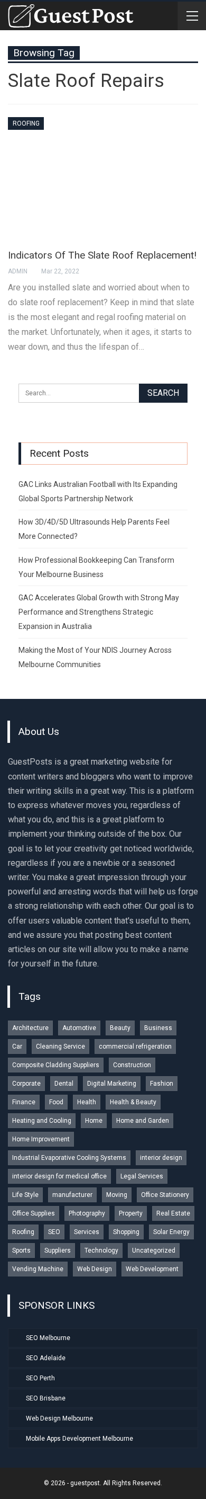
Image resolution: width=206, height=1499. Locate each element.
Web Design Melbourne (59, 1418)
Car (17, 1046)
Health (86, 1102)
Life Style (25, 1195)
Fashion (161, 1083)
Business (158, 1028)
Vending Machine (37, 1269)
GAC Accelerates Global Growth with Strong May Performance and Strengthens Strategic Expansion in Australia (98, 612)
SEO (54, 1232)
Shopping (126, 1232)
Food (56, 1102)
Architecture (30, 1028)
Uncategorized (153, 1250)
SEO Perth (40, 1378)
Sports (21, 1250)
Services (86, 1232)
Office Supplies (33, 1213)
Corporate (26, 1083)
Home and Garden (142, 1120)
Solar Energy (171, 1232)
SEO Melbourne (48, 1338)
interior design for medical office (59, 1176)
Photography (87, 1213)
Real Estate (173, 1213)
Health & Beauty (133, 1102)
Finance (23, 1102)
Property (131, 1213)
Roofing (26, 123)
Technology (101, 1250)
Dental (63, 1083)
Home (93, 1120)
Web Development (152, 1269)
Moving (116, 1195)
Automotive (79, 1028)
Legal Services (141, 1176)
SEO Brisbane (45, 1398)
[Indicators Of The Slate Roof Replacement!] (103, 178)
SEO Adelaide (45, 1358)
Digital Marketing (111, 1083)
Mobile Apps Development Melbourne (79, 1438)
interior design (161, 1157)
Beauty (120, 1028)
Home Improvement (41, 1139)
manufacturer (72, 1195)
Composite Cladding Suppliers (55, 1065)
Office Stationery (165, 1195)
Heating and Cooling (41, 1120)
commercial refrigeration (135, 1046)
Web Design (94, 1269)
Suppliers (57, 1250)
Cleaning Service (60, 1046)
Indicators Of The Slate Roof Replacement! (102, 255)
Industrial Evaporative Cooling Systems (69, 1157)
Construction (132, 1065)
